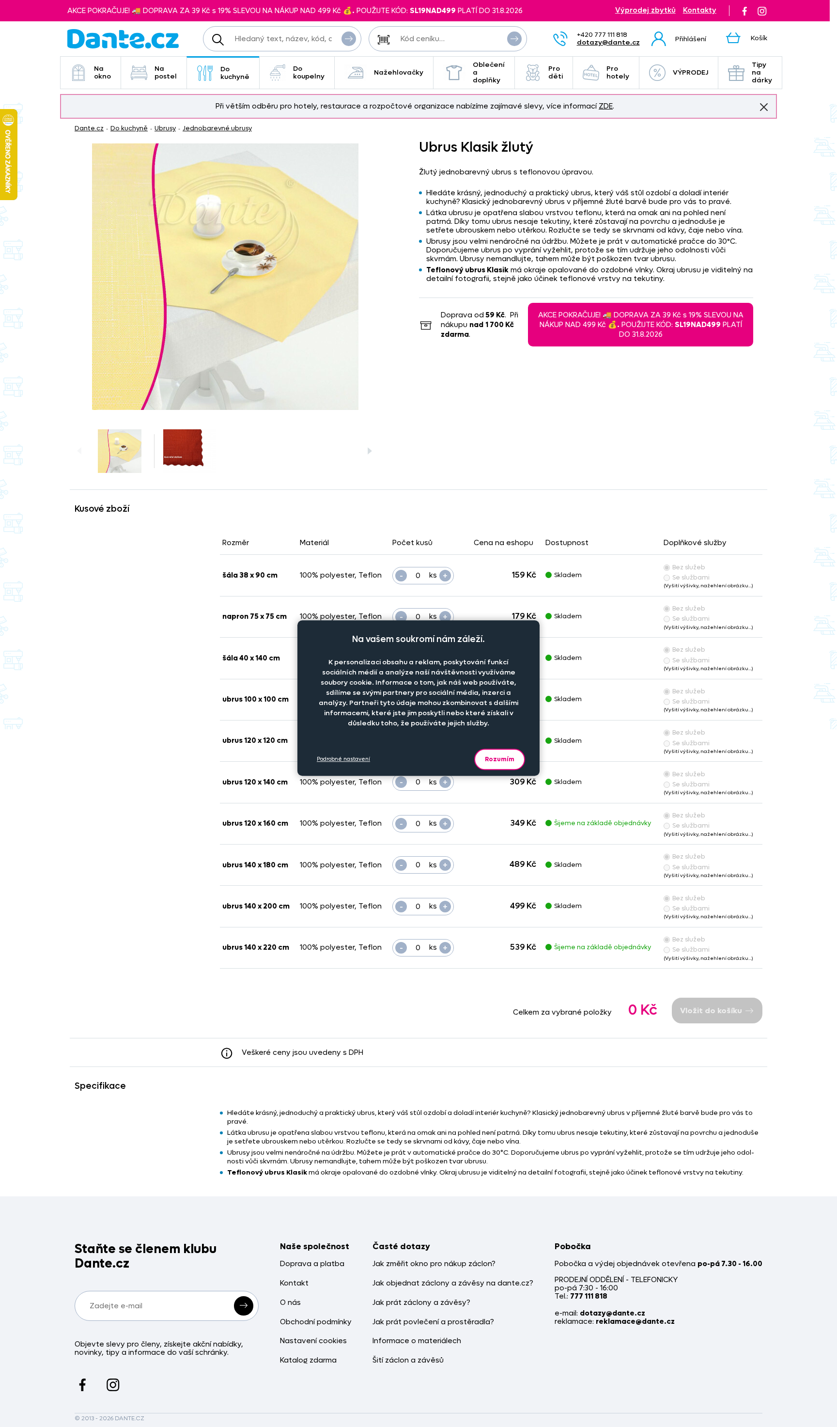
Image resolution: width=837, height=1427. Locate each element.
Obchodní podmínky (316, 1322)
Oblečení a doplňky (489, 72)
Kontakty (699, 10)
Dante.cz (89, 128)
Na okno (102, 72)
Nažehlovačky (398, 72)
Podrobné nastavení (343, 759)
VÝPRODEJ (690, 72)
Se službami (691, 577)
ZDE (606, 106)
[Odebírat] (243, 1306)
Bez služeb (688, 567)
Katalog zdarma (308, 1360)
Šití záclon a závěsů (408, 1360)
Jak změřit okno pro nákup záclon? (434, 1264)
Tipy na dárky (762, 72)
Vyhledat (348, 38)
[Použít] (514, 38)
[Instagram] (762, 10)
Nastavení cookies (313, 1341)
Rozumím (499, 759)
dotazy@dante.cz (608, 42)
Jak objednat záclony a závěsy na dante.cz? (452, 1283)
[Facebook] (744, 10)
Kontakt (294, 1283)
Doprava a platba (312, 1264)
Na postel (166, 72)
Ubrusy (165, 128)
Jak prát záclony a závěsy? (421, 1303)
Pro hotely (617, 72)
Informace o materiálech (416, 1341)
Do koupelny (309, 72)
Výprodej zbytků (645, 10)
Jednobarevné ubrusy (217, 128)
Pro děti (555, 72)
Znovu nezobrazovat (764, 107)
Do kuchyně (234, 72)
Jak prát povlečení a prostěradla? (433, 1322)
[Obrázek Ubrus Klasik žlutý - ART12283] (225, 276)
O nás (290, 1303)
